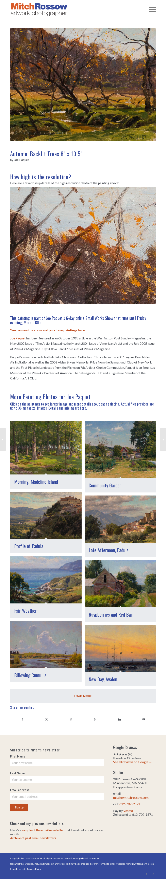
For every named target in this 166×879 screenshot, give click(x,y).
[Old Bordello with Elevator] (3, 439)
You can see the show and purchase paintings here (47, 330)
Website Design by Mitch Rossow (82, 858)
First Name (17, 756)
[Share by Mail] (144, 719)
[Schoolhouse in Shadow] (163, 439)
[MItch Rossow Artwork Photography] (39, 9)
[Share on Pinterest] (95, 719)
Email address (19, 790)
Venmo (128, 810)
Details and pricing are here (67, 408)
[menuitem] (150, 9)
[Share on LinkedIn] (119, 719)
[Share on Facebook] (22, 719)
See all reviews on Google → (132, 762)
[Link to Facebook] (147, 874)
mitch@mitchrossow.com (131, 797)
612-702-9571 (129, 804)
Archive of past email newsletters (33, 838)
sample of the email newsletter (43, 830)
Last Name (17, 773)
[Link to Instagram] (153, 874)
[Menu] (150, 9)
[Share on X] (46, 719)
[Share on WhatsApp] (71, 719)
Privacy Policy (34, 869)
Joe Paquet (18, 338)
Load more (83, 696)
